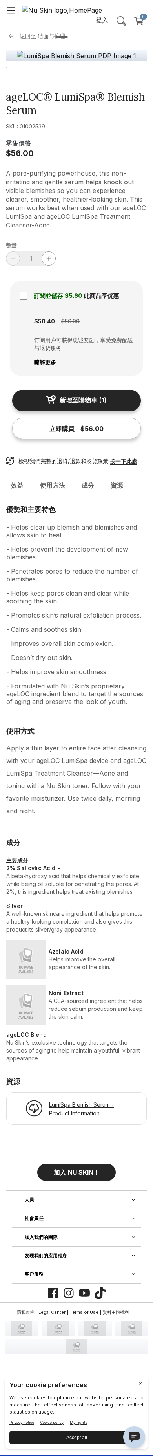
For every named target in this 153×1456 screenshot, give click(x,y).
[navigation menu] (11, 9)
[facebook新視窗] (53, 1293)
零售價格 (18, 143)
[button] (76, 1169)
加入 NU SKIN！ (77, 1172)
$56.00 (20, 153)
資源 (117, 485)
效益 (17, 485)
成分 (88, 485)
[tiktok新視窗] (100, 1293)
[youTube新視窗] (84, 1293)
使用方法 (52, 485)
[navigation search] (121, 20)
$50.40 (44, 321)
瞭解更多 (45, 362)
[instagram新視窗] (68, 1293)
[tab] (61, 37)
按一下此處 (123, 461)
